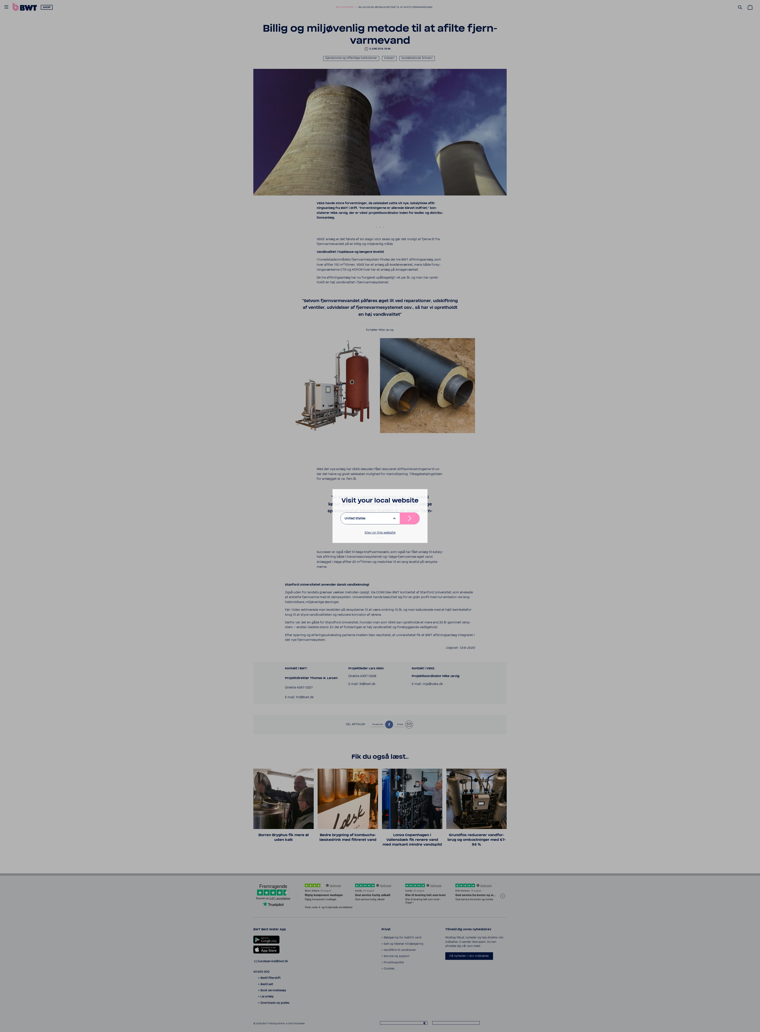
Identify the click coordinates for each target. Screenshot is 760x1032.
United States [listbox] (355, 518)
